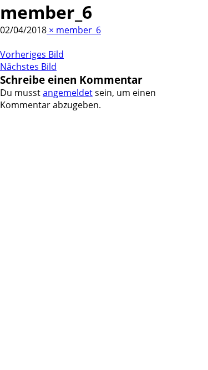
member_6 (78, 30)
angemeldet (68, 93)
